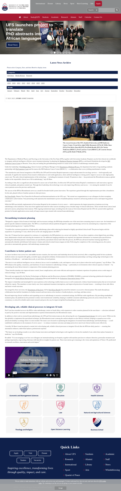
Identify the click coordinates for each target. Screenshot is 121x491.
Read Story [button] (13, 45)
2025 (38, 83)
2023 (28, 83)
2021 (18, 83)
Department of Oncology (35, 290)
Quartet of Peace (72, 475)
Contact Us (98, 17)
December (77, 91)
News (66, 3)
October (61, 91)
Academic (55, 17)
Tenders (23, 460)
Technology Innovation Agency (70, 278)
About (25, 17)
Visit (30, 453)
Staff (80, 17)
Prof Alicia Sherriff (54, 290)
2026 (43, 83)
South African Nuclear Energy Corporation (29, 278)
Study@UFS (35, 17)
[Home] (20, 17)
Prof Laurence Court (22, 169)
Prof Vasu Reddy (10, 196)
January (9, 91)
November (69, 91)
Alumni (73, 17)
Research (64, 17)
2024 (33, 83)
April (33, 91)
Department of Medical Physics (70, 167)
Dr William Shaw (25, 167)
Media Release (20, 75)
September (54, 91)
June (37, 91)
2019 (9, 83)
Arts (91, 3)
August (47, 91)
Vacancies (37, 460)
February (16, 91)
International (40, 3)
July (42, 91)
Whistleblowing (112, 470)
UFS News (10, 75)
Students (45, 17)
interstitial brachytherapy (87, 316)
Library (58, 3)
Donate (50, 3)
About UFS (70, 454)
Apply (98, 3)
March (23, 91)
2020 (13, 83)
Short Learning (82, 3)
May (28, 91)
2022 (23, 83)
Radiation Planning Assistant (69, 161)
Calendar (88, 17)
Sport (72, 3)
